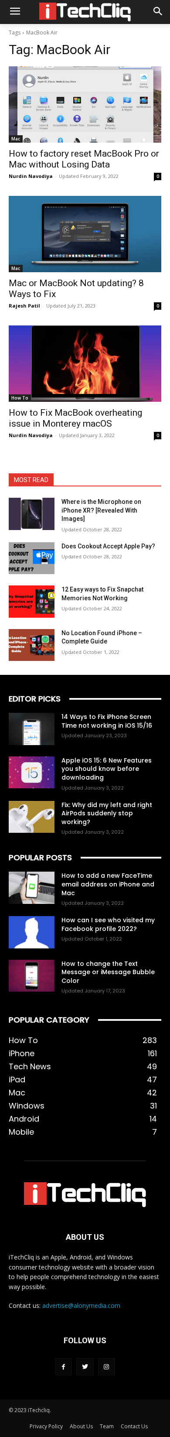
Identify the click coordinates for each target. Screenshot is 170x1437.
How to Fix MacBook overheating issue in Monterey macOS (75, 418)
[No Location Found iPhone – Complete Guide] (31, 645)
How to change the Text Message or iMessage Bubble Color (108, 972)
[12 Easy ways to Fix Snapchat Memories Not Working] (31, 601)
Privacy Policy (46, 1426)
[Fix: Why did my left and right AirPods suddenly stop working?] (31, 817)
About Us (81, 1426)
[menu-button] (15, 12)
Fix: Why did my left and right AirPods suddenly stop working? (106, 813)
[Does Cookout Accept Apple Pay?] (31, 558)
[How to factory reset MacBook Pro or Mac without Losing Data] (85, 104)
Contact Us (134, 1426)
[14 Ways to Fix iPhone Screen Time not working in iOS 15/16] (31, 729)
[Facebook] (63, 1366)
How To (19, 398)
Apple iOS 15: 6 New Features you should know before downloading (106, 769)
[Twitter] (84, 1366)
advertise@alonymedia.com (81, 1305)
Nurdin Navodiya (31, 176)
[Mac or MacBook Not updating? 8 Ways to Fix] (85, 234)
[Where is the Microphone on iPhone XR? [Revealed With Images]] (31, 514)
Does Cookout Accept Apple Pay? (108, 546)
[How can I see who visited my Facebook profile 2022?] (31, 932)
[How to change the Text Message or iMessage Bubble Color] (31, 976)
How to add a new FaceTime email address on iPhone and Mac (107, 884)
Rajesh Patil (24, 305)
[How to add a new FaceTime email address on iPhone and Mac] (31, 888)
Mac (15, 139)
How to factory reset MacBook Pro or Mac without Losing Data (84, 159)
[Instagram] (106, 1366)
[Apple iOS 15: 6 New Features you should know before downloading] (31, 772)
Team (107, 1426)
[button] (158, 12)
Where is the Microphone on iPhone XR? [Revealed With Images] (101, 510)
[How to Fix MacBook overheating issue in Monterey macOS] (85, 363)
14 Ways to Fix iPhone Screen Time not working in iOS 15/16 (106, 721)
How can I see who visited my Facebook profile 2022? (108, 924)
